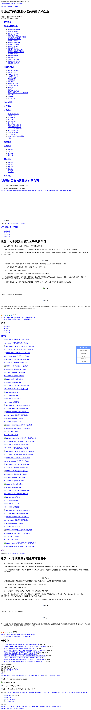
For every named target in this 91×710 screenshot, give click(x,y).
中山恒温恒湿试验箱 (54, 692)
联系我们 (11, 172)
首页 (9, 223)
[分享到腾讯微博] (5, 315)
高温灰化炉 (11, 81)
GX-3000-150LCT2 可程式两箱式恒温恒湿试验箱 (19, 441)
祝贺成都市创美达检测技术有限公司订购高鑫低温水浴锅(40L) (23, 661)
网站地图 (20, 3)
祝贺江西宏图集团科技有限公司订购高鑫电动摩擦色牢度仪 (22, 657)
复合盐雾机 (11, 98)
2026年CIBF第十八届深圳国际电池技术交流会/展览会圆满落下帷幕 (25, 646)
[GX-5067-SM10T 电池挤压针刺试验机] (16, 412)
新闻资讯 (7, 146)
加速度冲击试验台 (13, 33)
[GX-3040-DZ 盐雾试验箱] (12, 399)
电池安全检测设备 (11, 26)
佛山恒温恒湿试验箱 (40, 692)
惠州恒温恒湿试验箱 (27, 692)
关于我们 (7, 159)
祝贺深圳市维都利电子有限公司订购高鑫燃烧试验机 (20, 654)
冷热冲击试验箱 (13, 74)
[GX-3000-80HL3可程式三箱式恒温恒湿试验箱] (19, 346)
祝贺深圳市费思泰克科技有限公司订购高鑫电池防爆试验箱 (22, 652)
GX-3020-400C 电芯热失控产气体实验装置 (17, 428)
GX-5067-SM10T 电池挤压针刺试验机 (16, 415)
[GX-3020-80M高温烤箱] (12, 392)
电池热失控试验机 (13, 63)
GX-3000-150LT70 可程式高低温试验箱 (16, 408)
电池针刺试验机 (13, 31)
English (3, 3)
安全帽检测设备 (13, 121)
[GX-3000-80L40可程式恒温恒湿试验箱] (17, 359)
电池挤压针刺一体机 (14, 29)
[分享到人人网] (7, 315)
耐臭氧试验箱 (12, 78)
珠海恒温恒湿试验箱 (14, 692)
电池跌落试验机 (13, 48)
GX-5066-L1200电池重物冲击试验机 (15, 369)
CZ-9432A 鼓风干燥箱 (11, 435)
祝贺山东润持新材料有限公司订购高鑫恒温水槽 (19, 648)
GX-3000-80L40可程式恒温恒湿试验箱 (16, 362)
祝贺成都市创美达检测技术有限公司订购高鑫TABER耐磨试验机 (24, 659)
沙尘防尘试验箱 (13, 85)
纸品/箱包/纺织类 (13, 130)
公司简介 (11, 162)
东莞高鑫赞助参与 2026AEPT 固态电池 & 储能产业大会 (21, 644)
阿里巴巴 (3, 673)
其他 (9, 138)
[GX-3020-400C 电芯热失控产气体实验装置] (18, 425)
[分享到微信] (9, 315)
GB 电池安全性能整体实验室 (17, 37)
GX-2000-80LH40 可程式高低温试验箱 (16, 389)
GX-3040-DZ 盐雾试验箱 (12, 402)
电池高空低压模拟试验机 (15, 50)
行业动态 (11, 151)
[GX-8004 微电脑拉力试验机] (13, 418)
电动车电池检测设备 (14, 61)
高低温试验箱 (12, 72)
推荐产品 (3, 336)
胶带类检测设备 (13, 132)
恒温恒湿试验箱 (13, 70)
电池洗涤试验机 (13, 46)
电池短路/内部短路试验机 (16, 52)
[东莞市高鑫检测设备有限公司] (11, 6)
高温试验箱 (11, 94)
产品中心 (7, 110)
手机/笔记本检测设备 (14, 125)
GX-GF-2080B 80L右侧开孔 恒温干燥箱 (16, 356)
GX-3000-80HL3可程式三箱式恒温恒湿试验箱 (18, 349)
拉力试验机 (8, 102)
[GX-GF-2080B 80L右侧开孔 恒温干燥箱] (17, 353)
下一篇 (16, 319)
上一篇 (18, 317)
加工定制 (7, 106)
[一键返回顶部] (9, 701)
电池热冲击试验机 (13, 44)
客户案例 (7, 142)
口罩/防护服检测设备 (14, 127)
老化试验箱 (11, 80)
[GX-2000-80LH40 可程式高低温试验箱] (17, 385)
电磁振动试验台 (13, 55)
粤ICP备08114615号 (12, 670)
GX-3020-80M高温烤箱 (11, 395)
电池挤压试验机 (13, 40)
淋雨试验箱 (11, 87)
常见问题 (11, 153)
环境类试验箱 (9, 67)
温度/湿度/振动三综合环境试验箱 (18, 93)
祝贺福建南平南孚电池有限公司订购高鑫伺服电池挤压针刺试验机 (25, 650)
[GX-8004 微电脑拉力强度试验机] (15, 372)
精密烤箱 (11, 96)
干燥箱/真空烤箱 (13, 83)
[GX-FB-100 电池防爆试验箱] (13, 379)
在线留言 (14, 3)
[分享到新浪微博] (3, 315)
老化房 (10, 89)
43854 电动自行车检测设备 (16, 136)
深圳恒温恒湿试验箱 (80, 692)
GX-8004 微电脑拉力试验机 (12, 421)
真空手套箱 (11, 57)
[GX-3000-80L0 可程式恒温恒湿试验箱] (16, 340)
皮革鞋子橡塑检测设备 (15, 128)
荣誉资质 (11, 168)
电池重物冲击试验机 (14, 42)
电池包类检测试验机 (14, 39)
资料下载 (11, 155)
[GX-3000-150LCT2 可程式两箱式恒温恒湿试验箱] (20, 438)
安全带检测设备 (13, 123)
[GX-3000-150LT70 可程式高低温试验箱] (17, 405)
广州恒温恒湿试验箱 (67, 692)
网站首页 (7, 22)
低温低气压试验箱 (13, 59)
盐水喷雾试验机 (13, 76)
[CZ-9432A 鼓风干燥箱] (11, 431)
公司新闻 (11, 149)
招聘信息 (11, 170)
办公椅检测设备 (13, 134)
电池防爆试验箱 (13, 35)
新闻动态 (8, 3)
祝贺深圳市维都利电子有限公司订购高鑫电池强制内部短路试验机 (25, 656)
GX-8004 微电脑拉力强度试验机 (14, 376)
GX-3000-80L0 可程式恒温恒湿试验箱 (16, 343)
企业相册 (11, 164)
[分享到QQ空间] (1, 315)
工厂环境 (11, 166)
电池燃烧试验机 (13, 54)
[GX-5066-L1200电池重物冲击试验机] (16, 366)
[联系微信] (8, 695)
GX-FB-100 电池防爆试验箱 (13, 382)
